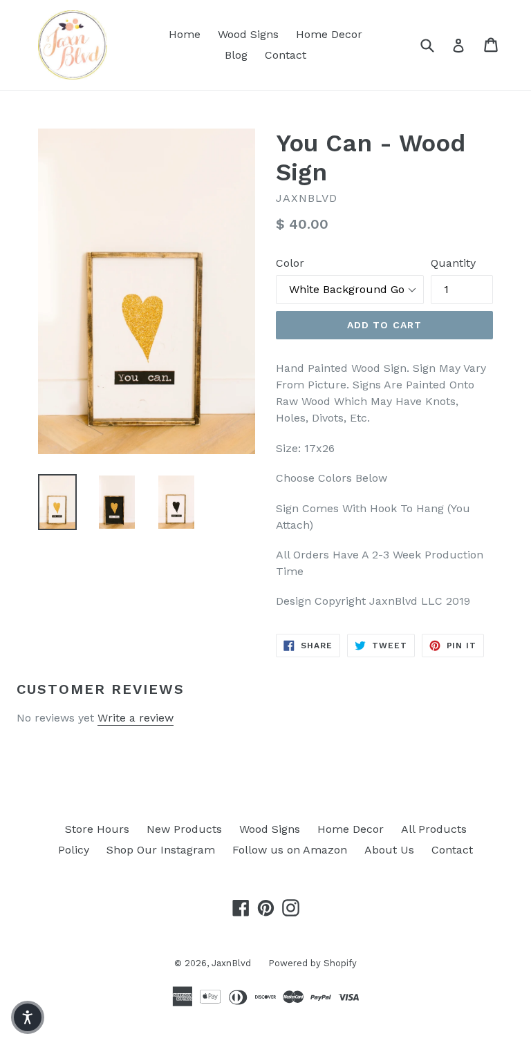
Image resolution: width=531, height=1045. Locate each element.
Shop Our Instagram (160, 849)
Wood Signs (248, 34)
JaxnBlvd (231, 963)
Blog (236, 55)
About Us (389, 849)
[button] (27, 1017)
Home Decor (329, 34)
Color (290, 263)
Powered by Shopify (312, 963)
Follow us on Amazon (289, 849)
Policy (73, 849)
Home (185, 34)
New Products (184, 829)
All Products (434, 829)
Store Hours (97, 829)
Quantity (453, 263)
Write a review (135, 717)
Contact (285, 55)
